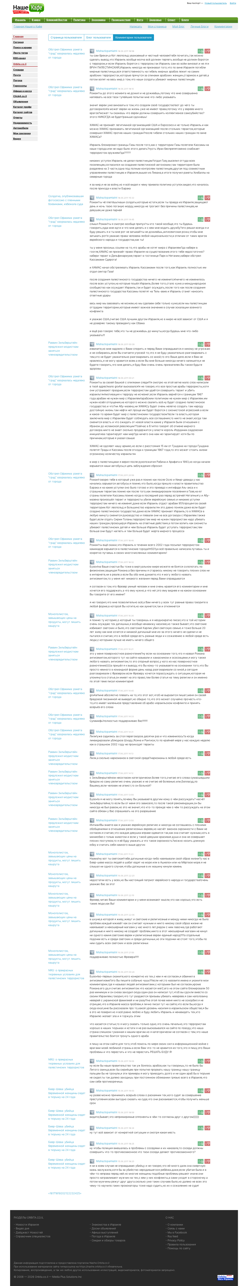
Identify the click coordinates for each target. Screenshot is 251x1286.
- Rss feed (172, 1236)
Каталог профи (22, 106)
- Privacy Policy (175, 1240)
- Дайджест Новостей (28, 1232)
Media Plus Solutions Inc (67, 1276)
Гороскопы (20, 85)
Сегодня (18, 42)
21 (65, 1193)
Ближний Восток (56, 19)
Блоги (185, 19)
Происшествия (121, 19)
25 (78, 1193)
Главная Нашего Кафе (28, 26)
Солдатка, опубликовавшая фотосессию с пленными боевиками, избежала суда (66, 200)
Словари (18, 69)
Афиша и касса (22, 91)
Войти (233, 3)
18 (56, 1193)
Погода (17, 80)
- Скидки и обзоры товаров (107, 1240)
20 (62, 1193)
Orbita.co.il (19, 64)
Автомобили (20, 127)
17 (54, 1193)
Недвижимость (22, 122)
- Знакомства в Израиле (105, 1224)
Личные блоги (200, 26)
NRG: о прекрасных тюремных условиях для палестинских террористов (66, 974)
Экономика (98, 19)
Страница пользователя (66, 37)
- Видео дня (21, 1228)
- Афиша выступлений (104, 1232)
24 (75, 1193)
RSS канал (19, 58)
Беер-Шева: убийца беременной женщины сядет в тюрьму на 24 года (66, 1092)
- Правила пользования (181, 1244)
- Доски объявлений (103, 1228)
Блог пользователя (98, 37)
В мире (36, 19)
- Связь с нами (175, 1228)
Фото (140, 19)
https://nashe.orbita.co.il (93, 1266)
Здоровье (155, 19)
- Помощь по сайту (178, 1248)
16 (51, 1193)
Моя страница (157, 26)
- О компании (174, 1224)
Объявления (20, 101)
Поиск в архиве (22, 47)
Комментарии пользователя (133, 37)
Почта (17, 75)
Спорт (171, 19)
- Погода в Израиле (102, 1236)
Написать (136, 26)
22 (68, 1193)
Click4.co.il (20, 96)
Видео (17, 138)
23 (71, 1193)
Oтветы (17, 117)
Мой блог (178, 26)
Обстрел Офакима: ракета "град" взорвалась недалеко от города (66, 53)
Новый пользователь (216, 3)
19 (59, 1193)
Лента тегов (20, 52)
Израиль (20, 19)
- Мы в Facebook (176, 1232)
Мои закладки (22, 133)
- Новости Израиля (26, 1224)
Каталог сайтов (22, 112)
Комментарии (223, 26)
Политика (79, 19)
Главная (18, 36)
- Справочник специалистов (32, 1236)
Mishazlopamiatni (106, 50)
